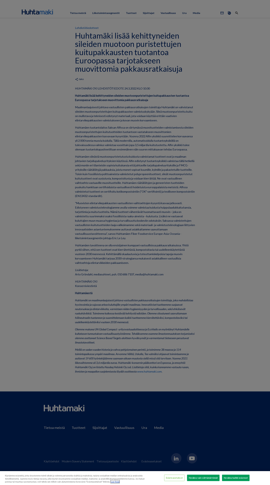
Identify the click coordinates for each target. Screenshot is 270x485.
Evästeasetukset (174, 477)
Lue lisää (115, 481)
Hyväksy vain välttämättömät (203, 477)
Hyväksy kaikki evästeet (236, 477)
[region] (135, 478)
